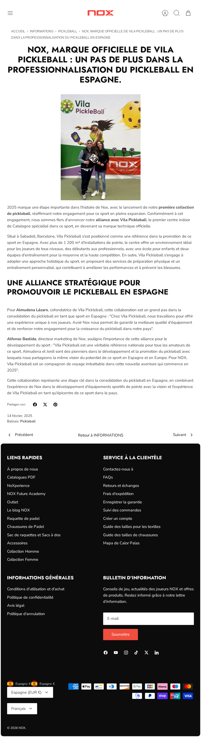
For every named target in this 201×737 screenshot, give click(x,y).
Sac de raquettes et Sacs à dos (33, 535)
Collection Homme (23, 551)
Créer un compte (117, 518)
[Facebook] (105, 652)
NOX (22, 728)
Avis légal (15, 605)
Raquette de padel (23, 518)
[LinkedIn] (157, 652)
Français (18, 708)
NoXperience (18, 485)
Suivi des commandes (122, 510)
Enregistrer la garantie (122, 502)
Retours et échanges (121, 485)
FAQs (108, 477)
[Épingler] (55, 404)
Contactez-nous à (118, 469)
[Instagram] (126, 652)
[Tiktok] (136, 652)
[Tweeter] (45, 404)
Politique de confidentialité (30, 597)
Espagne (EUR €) (26, 692)
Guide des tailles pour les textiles (131, 526)
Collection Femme (22, 559)
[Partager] (35, 404)
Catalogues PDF (21, 477)
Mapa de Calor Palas (121, 543)
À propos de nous (22, 469)
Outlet (12, 502)
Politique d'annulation (26, 613)
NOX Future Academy (26, 493)
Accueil (18, 31)
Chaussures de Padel (25, 526)
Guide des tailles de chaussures (130, 535)
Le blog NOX (18, 510)
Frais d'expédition (118, 493)
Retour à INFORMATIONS (100, 435)
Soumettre (120, 634)
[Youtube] (116, 652)
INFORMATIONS (41, 31)
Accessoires (17, 543)
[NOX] (100, 13)
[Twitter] (146, 652)
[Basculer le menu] (13, 13)
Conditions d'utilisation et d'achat (35, 589)
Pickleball (67, 31)
